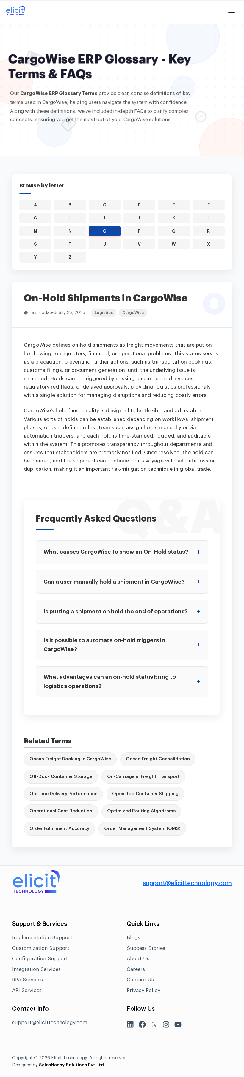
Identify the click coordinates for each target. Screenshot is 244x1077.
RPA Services (27, 979)
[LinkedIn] (130, 1026)
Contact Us (140, 979)
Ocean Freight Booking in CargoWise (70, 759)
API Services (27, 990)
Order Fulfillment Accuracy (59, 828)
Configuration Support (40, 958)
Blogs (133, 937)
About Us (138, 958)
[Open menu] (231, 11)
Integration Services (36, 969)
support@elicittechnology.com (187, 883)
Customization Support (40, 948)
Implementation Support (42, 937)
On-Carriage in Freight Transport (143, 776)
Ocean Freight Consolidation (158, 759)
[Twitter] (154, 1026)
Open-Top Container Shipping (145, 794)
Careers (136, 969)
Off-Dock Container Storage (60, 776)
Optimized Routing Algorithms (141, 811)
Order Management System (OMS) (142, 828)
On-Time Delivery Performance (63, 794)
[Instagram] (166, 1026)
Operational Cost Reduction (60, 811)
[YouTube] (178, 1026)
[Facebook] (142, 1026)
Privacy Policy (143, 990)
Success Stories (146, 948)
